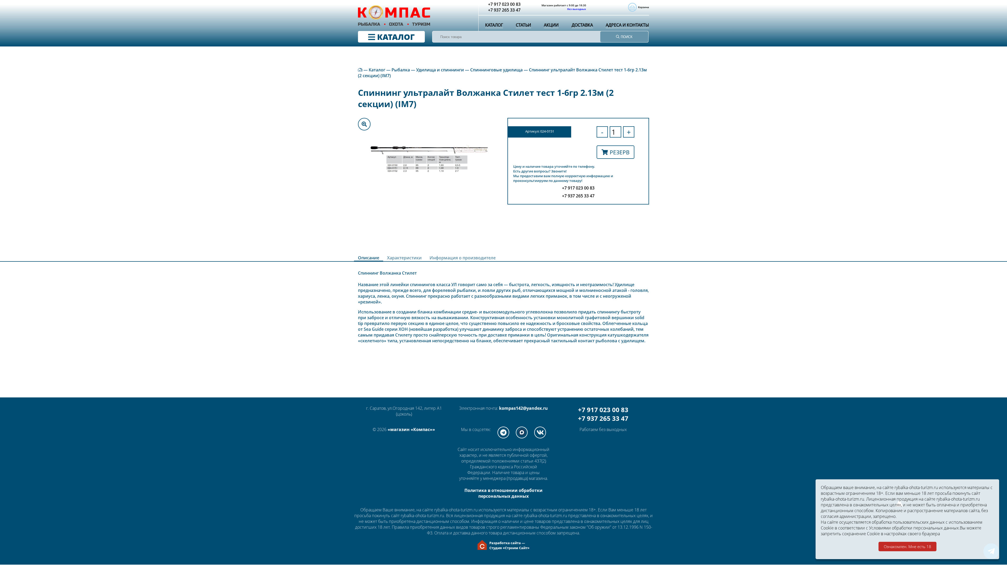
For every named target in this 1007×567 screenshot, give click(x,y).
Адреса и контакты (627, 25)
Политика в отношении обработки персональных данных (503, 493)
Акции (551, 25)
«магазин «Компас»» (411, 429)
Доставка (582, 25)
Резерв (620, 152)
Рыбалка (401, 70)
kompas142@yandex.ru (523, 408)
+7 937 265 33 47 (603, 418)
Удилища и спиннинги (440, 70)
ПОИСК (626, 37)
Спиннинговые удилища (496, 70)
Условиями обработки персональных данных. (914, 528)
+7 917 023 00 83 (603, 409)
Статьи (523, 25)
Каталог (494, 25)
